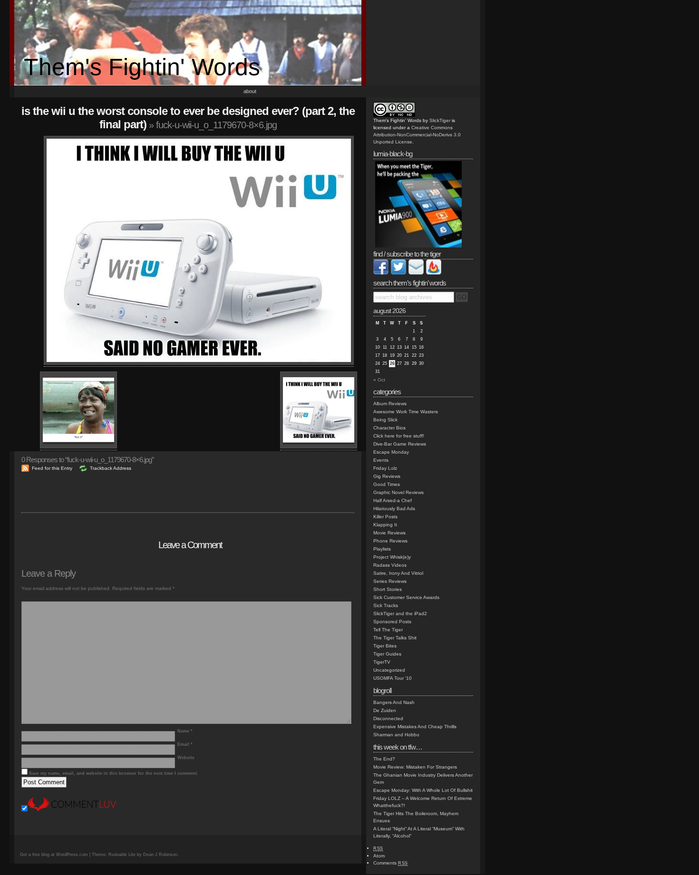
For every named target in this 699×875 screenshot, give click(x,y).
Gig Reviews (386, 476)
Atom (379, 855)
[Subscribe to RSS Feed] (433, 273)
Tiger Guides (387, 653)
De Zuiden (384, 710)
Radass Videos (390, 565)
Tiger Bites (385, 645)
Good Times (386, 484)
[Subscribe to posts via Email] (416, 273)
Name (185, 731)
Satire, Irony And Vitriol (398, 573)
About (249, 91)
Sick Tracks (385, 605)
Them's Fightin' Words (142, 67)
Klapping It (385, 524)
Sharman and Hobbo (396, 734)
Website (185, 757)
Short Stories (387, 589)
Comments (390, 862)
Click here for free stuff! (398, 435)
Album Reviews (390, 403)
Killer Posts (385, 516)
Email (185, 744)
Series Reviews (390, 581)
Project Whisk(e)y (392, 557)
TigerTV (381, 662)
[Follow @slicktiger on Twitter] (398, 273)
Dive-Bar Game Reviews (399, 444)
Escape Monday (391, 452)
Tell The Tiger (388, 629)
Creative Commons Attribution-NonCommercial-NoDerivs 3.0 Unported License (417, 134)
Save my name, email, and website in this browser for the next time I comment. (113, 773)
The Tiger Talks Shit (395, 637)
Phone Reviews (390, 540)
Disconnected (388, 718)
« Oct (379, 379)
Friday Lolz (385, 468)
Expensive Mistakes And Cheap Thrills (414, 726)
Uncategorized (389, 670)
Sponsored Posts (392, 621)
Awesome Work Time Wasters (405, 411)
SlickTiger (439, 120)
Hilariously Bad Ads (394, 508)
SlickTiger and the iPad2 (400, 613)
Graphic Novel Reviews (398, 492)
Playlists (382, 549)
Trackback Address (110, 468)
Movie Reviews (389, 532)
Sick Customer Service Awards (406, 597)
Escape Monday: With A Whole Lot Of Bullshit (423, 790)
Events (380, 460)
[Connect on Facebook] (380, 273)
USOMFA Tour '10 (392, 678)
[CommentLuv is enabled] (72, 809)
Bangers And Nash (394, 702)
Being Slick (385, 419)
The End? (384, 758)
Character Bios (389, 427)
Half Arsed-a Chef (392, 500)
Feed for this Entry (52, 468)
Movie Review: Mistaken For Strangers (415, 767)
